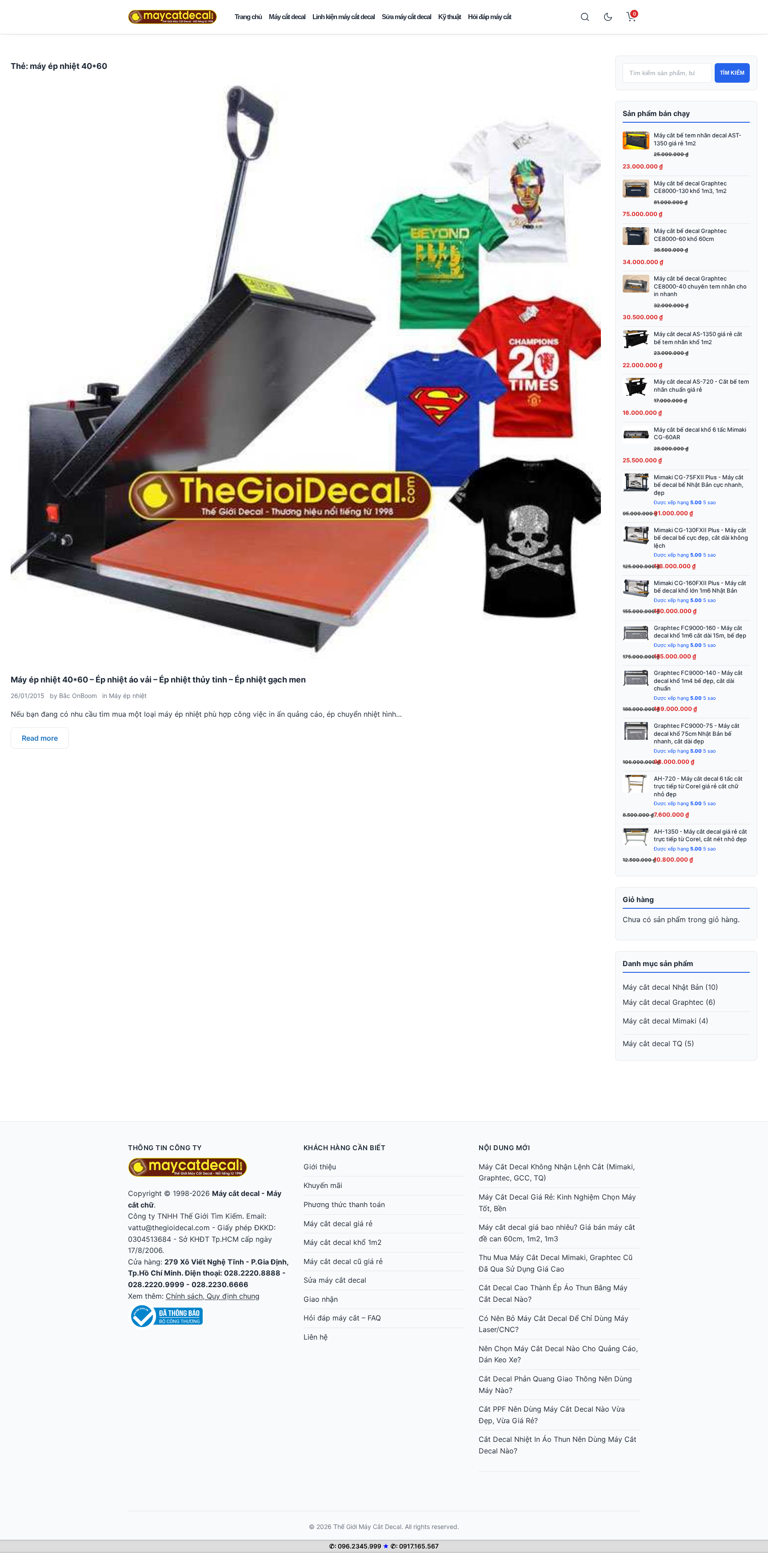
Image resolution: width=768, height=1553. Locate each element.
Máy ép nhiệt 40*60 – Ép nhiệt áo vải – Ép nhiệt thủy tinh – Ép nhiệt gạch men (158, 679)
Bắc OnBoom (78, 695)
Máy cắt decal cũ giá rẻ (343, 1261)
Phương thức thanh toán (344, 1204)
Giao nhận (321, 1299)
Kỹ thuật (449, 16)
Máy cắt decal (287, 16)
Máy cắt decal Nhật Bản (663, 987)
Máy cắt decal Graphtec (663, 1002)
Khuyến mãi (323, 1185)
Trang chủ (248, 16)
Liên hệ (316, 1336)
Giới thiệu (320, 1166)
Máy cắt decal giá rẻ (338, 1223)
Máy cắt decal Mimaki (659, 1020)
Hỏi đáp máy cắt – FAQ (342, 1317)
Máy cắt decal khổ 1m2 (343, 1242)
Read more (40, 738)
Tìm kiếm (732, 73)
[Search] (585, 17)
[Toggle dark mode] (608, 17)
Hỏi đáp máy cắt (489, 16)
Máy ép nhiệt (128, 695)
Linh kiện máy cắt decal (343, 16)
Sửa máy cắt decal (406, 16)
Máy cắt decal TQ (652, 1043)
